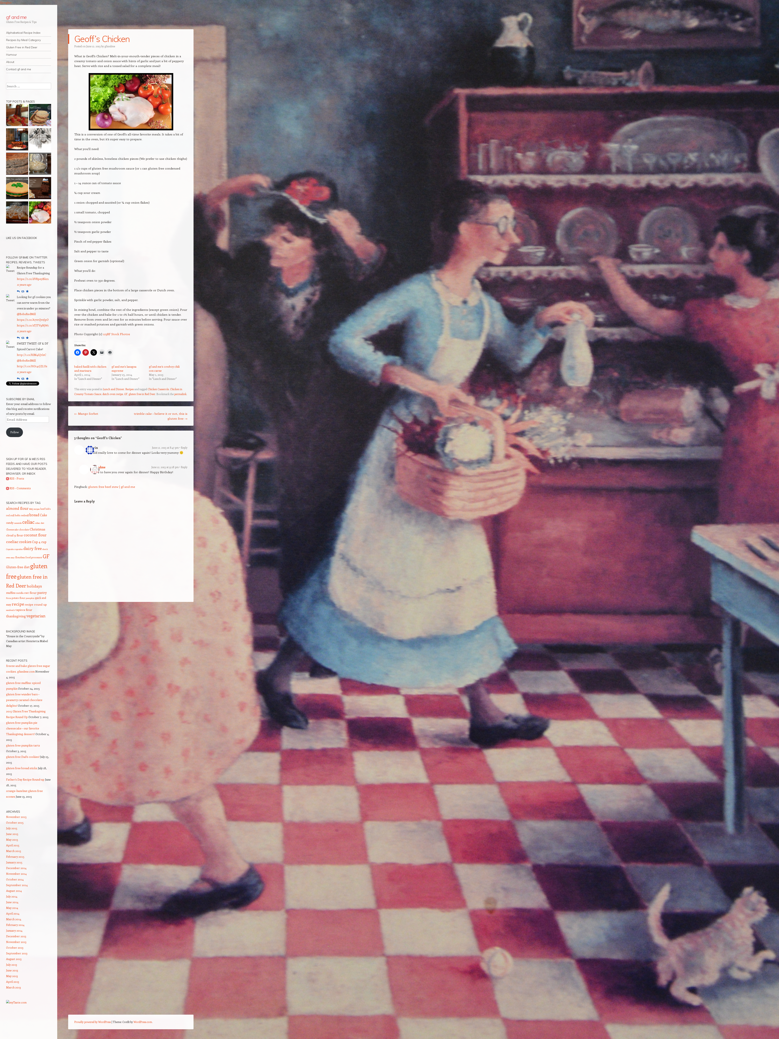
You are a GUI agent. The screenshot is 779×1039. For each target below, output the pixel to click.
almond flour (17, 508)
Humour (11, 54)
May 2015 (12, 839)
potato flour (18, 597)
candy (9, 523)
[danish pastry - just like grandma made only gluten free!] (17, 213)
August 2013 (14, 959)
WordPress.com (142, 1022)
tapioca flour (23, 610)
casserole (18, 523)
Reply (184, 447)
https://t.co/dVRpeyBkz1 (33, 279)
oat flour (30, 593)
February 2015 (15, 857)
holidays (34, 586)
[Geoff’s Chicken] (40, 213)
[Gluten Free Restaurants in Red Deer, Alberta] (40, 140)
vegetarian (35, 615)
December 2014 (16, 868)
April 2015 (12, 845)
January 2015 (14, 862)
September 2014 (17, 885)
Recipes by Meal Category (23, 40)
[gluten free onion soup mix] (40, 164)
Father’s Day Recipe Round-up (25, 779)
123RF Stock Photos (116, 334)
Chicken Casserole (158, 389)
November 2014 (16, 874)
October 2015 (15, 822)
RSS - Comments (20, 488)
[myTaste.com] (16, 1002)
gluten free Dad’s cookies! (23, 757)
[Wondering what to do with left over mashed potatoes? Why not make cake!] (40, 189)
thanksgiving (16, 616)
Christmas (37, 529)
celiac (28, 522)
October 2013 (14, 947)
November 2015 (16, 817)
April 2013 (12, 982)
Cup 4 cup (39, 542)
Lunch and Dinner (113, 389)
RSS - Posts (16, 478)
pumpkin (30, 598)
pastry (42, 592)
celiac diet (39, 523)
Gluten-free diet (18, 567)
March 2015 (13, 851)
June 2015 (12, 834)
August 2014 (14, 891)
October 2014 (15, 879)
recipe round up (36, 604)
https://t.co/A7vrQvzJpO (33, 320)
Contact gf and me (18, 69)
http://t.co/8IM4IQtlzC (31, 355)
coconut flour (35, 534)
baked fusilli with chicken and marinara (90, 369)
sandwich (10, 610)
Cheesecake (12, 529)
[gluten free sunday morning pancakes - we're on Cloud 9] (17, 115)
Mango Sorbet (86, 413)
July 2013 (11, 965)
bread (34, 514)
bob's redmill (22, 515)
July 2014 (11, 896)
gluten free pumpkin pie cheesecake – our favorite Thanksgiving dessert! (22, 728)
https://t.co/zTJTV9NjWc (33, 325)
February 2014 (15, 925)
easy (13, 557)
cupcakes (18, 549)
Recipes (129, 389)
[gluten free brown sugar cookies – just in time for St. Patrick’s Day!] (17, 189)
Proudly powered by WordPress (92, 1022)
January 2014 (14, 930)
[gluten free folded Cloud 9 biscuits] (17, 164)
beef (42, 508)
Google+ (6, 2)
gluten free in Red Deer (142, 394)
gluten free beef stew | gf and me (111, 487)
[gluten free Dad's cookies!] (40, 115)
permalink (180, 394)
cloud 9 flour (14, 535)
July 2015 (11, 828)
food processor (33, 557)
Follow (14, 432)
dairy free (32, 548)
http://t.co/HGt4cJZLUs (32, 366)
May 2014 (12, 908)
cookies (25, 541)
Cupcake (10, 549)
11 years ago (24, 284)
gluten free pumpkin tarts (23, 745)
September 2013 (16, 953)
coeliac (12, 541)
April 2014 (12, 913)
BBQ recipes (34, 509)
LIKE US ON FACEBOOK (21, 238)
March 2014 (13, 919)
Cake (43, 515)
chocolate (24, 529)
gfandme (109, 46)
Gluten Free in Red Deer (21, 47)
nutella (20, 592)
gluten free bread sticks (21, 768)
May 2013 (12, 976)
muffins (11, 593)
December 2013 (16, 936)
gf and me (16, 17)
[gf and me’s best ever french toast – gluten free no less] (17, 140)
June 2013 (12, 970)
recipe (18, 604)
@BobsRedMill (26, 314)
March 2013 (13, 987)
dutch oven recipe (112, 394)
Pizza (8, 598)
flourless (20, 557)
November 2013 (16, 942)
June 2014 (12, 902)
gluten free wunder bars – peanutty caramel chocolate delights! (24, 699)
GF (125, 394)
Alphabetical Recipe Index (23, 33)
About (10, 62)
